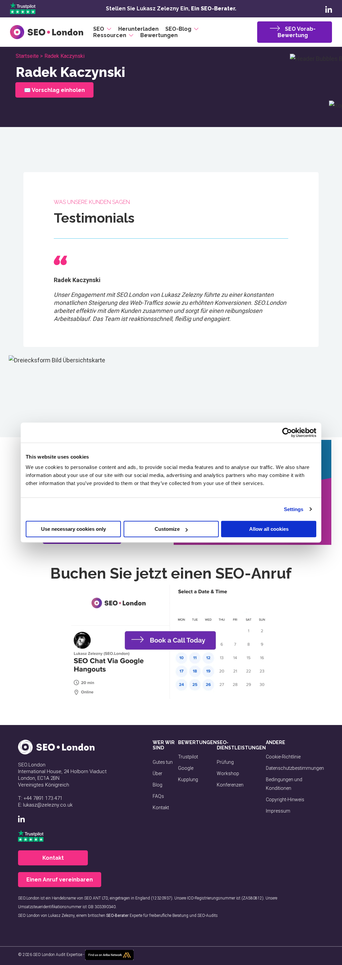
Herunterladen (138, 29)
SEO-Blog (178, 29)
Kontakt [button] (53, 858)
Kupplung (188, 779)
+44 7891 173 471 (42, 798)
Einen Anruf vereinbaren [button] (59, 879)
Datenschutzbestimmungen (295, 768)
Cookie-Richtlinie (283, 756)
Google (185, 768)
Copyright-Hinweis (285, 799)
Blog (157, 785)
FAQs (158, 796)
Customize (167, 529)
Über (157, 773)
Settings (294, 509)
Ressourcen (109, 35)
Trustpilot (188, 756)
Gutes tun (163, 762)
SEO (98, 29)
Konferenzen (230, 785)
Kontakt (161, 807)
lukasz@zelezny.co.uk (47, 805)
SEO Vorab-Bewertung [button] (297, 32)
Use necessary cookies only (73, 529)
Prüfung (225, 762)
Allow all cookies (269, 529)
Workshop (228, 773)
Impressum (278, 811)
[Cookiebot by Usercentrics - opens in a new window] (287, 433)
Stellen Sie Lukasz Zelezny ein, (171, 8)
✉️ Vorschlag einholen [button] (54, 90)
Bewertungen (159, 35)
